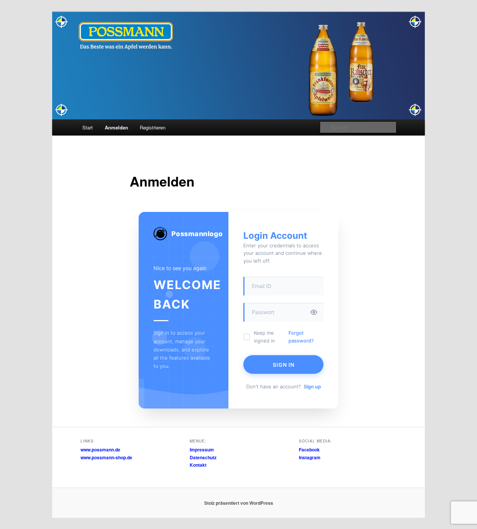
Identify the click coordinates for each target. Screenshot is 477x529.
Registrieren (152, 127)
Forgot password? (301, 337)
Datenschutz (203, 457)
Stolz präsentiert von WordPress (238, 503)
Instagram (309, 457)
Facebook (309, 449)
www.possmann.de (100, 449)
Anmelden (116, 127)
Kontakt (198, 464)
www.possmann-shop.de (106, 457)
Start (87, 127)
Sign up (312, 386)
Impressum (202, 449)
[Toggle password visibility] (313, 312)
